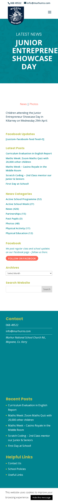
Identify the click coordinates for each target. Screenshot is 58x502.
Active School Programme (21, 199)
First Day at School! (17, 183)
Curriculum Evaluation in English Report (29, 153)
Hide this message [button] (42, 497)
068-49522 (12, 325)
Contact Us (14, 463)
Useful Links (15, 475)
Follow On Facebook (22, 258)
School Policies (17, 469)
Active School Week (17, 204)
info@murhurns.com (18, 331)
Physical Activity (15, 228)
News (23, 104)
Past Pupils (12, 218)
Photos (33, 104)
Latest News (29, 34)
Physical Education (17, 233)
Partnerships (13, 213)
